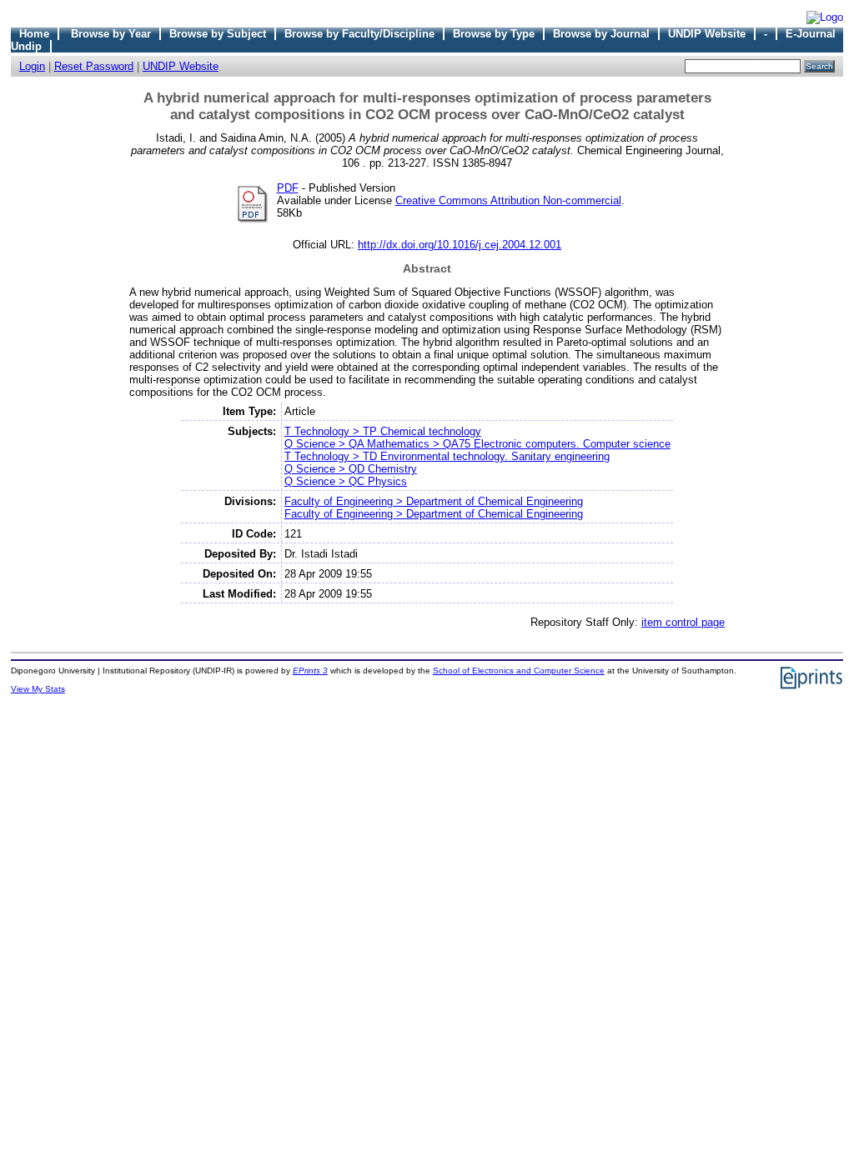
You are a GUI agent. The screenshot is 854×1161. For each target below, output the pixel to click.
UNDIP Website (707, 34)
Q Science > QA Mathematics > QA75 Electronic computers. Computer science (477, 444)
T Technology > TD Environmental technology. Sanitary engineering (447, 456)
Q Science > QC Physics (345, 481)
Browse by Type (494, 34)
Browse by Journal (601, 34)
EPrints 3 (310, 670)
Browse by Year (111, 34)
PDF (288, 188)
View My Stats (38, 688)
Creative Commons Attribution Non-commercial (508, 200)
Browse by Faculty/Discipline (359, 34)
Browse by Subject (217, 34)
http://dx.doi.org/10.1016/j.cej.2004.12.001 (459, 244)
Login (32, 66)
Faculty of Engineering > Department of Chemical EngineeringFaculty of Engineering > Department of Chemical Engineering (433, 507)
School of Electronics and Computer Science (519, 670)
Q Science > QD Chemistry (350, 469)
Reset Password (93, 66)
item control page (683, 622)
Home (34, 34)
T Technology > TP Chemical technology (382, 431)
